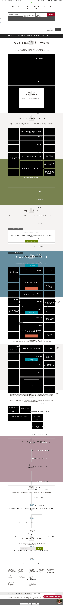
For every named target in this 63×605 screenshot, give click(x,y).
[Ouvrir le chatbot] (59, 601)
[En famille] (41, 14)
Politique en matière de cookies (54, 600)
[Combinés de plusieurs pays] (41, 17)
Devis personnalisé (58, 0)
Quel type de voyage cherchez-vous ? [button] (52, 596)
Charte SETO (38, 597)
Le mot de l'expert (21, 575)
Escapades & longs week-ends (13, 585)
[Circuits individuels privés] (29, 14)
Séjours (9, 583)
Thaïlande (16, 18)
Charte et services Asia (11, 569)
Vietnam (22, 18)
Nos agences (11, 0)
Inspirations (20, 576)
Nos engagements (31, 570)
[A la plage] (41, 15)
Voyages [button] (22, 35)
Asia (47, 35)
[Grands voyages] (41, 16)
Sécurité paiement (33, 597)
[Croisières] (29, 17)
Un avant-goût (20, 571)
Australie (40, 18)
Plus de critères (52, 18)
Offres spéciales (10, 588)
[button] (56, 29)
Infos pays (9, 575)
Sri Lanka (34, 18)
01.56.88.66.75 (48, 0)
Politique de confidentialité (31, 598)
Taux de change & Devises (12, 571)
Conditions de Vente (22, 597)
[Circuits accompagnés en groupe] (29, 15)
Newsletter (18, 0)
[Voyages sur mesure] (29, 13)
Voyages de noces (11, 584)
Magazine (41, 35)
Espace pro (3, 0)
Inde (37, 18)
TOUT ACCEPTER (35, 603)
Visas (9, 572)
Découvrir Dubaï (50, 30)
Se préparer (20, 570)
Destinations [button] (13, 35)
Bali (19, 18)
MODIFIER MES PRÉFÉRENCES (25, 603)
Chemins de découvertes (22, 572)
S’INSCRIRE (39, 548)
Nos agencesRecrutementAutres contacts (41, 571)
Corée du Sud (29, 18)
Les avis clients (31, 576)
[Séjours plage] (29, 16)
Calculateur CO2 (43, 597)
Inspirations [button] (31, 35)
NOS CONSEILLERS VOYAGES (31, 579)
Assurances (27, 597)
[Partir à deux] (41, 13)
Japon (25, 18)
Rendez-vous (41, 0)
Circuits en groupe (11, 582)
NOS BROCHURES (50, 572)
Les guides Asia (31, 575)
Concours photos (31, 583)
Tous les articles (20, 569)
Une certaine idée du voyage (33, 571)
